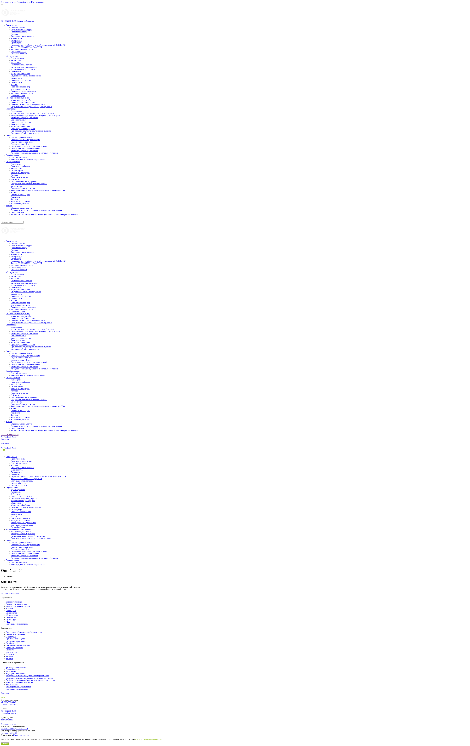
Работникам (11, 109)
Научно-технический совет (22, 142)
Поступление (11, 25)
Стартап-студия (17, 212)
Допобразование (13, 155)
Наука (8, 135)
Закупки (14, 199)
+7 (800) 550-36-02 (8, 702)
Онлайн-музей (17, 170)
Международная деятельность (18, 529)
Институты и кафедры (20, 173)
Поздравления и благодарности (24, 181)
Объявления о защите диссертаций (25, 140)
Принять (5, 744)
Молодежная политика (20, 89)
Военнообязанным (18, 120)
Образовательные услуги (21, 208)
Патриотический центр (20, 87)
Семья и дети (16, 82)
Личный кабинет (18, 96)
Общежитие (16, 71)
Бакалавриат (11, 611)
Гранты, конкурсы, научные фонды (25, 148)
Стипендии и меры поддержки (24, 67)
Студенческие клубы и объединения (26, 76)
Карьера (14, 85)
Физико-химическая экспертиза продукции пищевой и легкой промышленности (44, 214)
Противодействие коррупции (23, 129)
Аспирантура (16, 41)
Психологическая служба (21, 65)
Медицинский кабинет (20, 74)
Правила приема (18, 27)
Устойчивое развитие (20, 203)
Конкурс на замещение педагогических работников (32, 113)
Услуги (9, 206)
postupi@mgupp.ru (8, 704)
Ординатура (16, 43)
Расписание (16, 60)
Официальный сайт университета (25, 133)
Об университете (13, 162)
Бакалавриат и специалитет (22, 36)
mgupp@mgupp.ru (8, 713)
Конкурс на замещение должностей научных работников (34, 153)
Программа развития (19, 177)
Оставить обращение (25, 21)
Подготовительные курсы (21, 30)
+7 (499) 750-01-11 (8, 21)
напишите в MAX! (9, 733)
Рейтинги (15, 179)
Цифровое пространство (21, 80)
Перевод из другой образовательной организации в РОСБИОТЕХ (38, 45)
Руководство (16, 164)
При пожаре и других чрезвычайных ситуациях (31, 131)
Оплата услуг (16, 78)
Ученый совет (17, 168)
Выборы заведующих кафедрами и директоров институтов (35, 115)
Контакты (15, 192)
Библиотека (16, 63)
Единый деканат (18, 58)
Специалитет (11, 613)
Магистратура (17, 38)
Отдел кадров (16, 111)
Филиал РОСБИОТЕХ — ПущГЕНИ (26, 47)
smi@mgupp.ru (7, 720)
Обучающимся (12, 56)
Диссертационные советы (21, 137)
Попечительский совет (20, 166)
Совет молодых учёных (20, 144)
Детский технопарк (19, 32)
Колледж (14, 34)
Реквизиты (15, 197)
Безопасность (16, 186)
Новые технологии (21, 735)
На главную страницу (10, 593)
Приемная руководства (20, 195)
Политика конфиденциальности (14, 729)
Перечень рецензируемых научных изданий (29, 146)
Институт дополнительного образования (28, 159)
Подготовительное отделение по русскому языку (31, 107)
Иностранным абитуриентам (18, 98)
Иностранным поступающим (18, 606)
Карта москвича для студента (23, 69)
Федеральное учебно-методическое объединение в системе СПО (38, 190)
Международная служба (21, 100)
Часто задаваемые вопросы (22, 49)
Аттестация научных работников (24, 118)
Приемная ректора (8, 724)
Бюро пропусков (18, 124)
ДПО (8, 622)
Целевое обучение (18, 52)
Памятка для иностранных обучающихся (28, 104)
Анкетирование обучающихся (23, 91)
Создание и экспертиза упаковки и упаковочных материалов (36, 210)
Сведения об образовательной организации (29, 184)
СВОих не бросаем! (19, 54)
